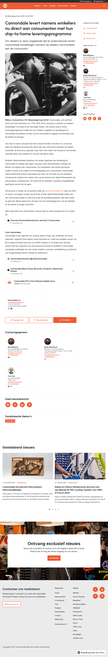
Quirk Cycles (77, 615)
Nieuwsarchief (60, 597)
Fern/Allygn (77, 634)
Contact (73, 6)
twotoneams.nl (86, 1)
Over (45, 6)
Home (57, 593)
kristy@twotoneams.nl (51, 355)
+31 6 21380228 (13, 384)
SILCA (75, 623)
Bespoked (76, 600)
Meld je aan (59, 619)
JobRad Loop (78, 638)
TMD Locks (77, 627)
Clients (37, 6)
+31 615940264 (13, 355)
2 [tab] (52, 509)
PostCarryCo (77, 612)
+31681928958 (49, 357)
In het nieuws (59, 600)
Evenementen (62, 6)
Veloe (75, 631)
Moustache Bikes (79, 604)
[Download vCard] (36, 339)
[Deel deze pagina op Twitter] (15, 404)
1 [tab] (49, 509)
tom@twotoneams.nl (15, 382)
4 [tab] (58, 509)
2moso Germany (79, 597)
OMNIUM (76, 608)
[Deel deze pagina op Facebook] (29, 404)
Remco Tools (78, 619)
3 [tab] (55, 509)
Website (76, 593)
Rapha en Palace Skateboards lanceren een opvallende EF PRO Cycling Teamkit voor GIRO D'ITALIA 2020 (78, 490)
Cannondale (10, 421)
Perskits (52, 6)
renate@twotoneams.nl (16, 302)
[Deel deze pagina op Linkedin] (22, 404)
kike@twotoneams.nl (15, 353)
